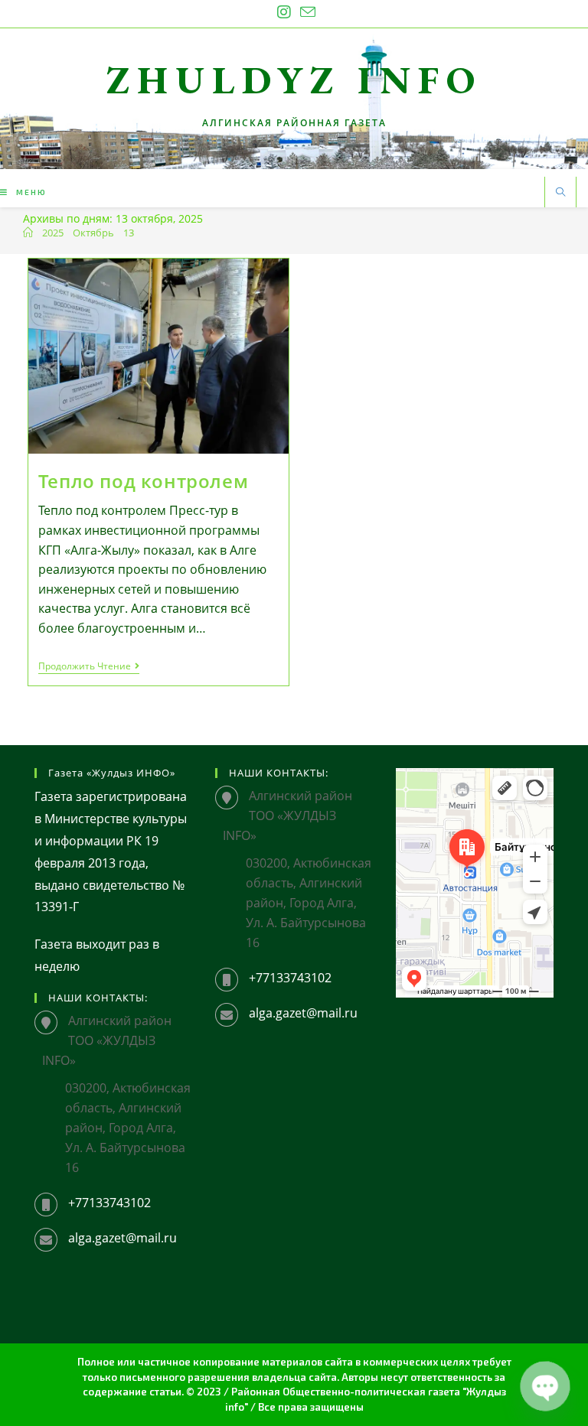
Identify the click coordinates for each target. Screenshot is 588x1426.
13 (128, 232)
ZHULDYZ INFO (294, 80)
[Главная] (28, 232)
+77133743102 (109, 1202)
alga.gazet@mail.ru (122, 1237)
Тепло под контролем (143, 480)
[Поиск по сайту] (560, 192)
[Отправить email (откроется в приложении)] (305, 12)
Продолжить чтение (88, 667)
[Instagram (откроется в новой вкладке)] (284, 12)
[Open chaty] (545, 1386)
